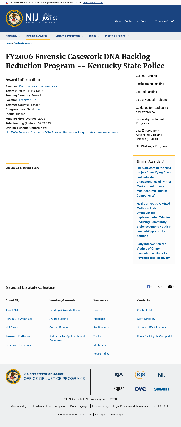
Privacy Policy (100, 406)
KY (35, 100)
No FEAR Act (160, 406)
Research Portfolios (18, 336)
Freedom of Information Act (74, 414)
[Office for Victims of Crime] (140, 391)
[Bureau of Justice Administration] (119, 377)
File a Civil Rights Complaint (154, 336)
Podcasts (99, 318)
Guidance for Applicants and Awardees (67, 338)
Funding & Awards (23, 43)
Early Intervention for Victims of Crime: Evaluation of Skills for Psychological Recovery (153, 251)
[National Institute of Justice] (161, 377)
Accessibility (19, 406)
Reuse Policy (101, 353)
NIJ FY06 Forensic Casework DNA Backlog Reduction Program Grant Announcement (62, 132)
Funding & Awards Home (64, 310)
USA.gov (100, 414)
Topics (97, 336)
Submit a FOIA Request (151, 327)
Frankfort (25, 100)
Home (9, 43)
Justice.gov (116, 414)
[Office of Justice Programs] (14, 18)
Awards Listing (58, 318)
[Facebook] (150, 289)
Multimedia (100, 345)
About (117, 21)
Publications (101, 327)
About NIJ (12, 310)
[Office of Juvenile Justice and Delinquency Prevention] (119, 392)
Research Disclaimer (18, 345)
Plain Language (79, 406)
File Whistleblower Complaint (48, 406)
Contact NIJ (144, 310)
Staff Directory (146, 318)
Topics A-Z (161, 21)
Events (97, 310)
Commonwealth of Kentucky (38, 86)
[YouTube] (172, 289)
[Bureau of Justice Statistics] (140, 380)
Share (175, 23)
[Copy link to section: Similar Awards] (162, 161)
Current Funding (59, 327)
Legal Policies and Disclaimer (130, 406)
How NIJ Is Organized (19, 318)
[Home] (41, 18)
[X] (161, 289)
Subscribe (146, 21)
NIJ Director (13, 327)
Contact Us (131, 21)
